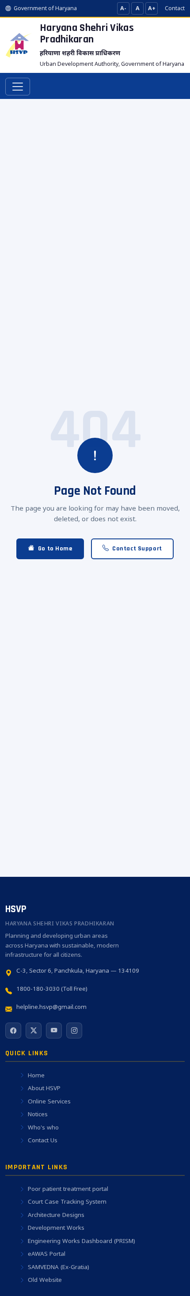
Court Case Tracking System (67, 1201)
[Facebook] (13, 1030)
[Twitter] (34, 1030)
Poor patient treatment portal (68, 1189)
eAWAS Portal (46, 1254)
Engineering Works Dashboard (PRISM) (81, 1241)
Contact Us (42, 1140)
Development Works (56, 1228)
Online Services (49, 1101)
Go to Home (55, 549)
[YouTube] (54, 1030)
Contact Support (137, 549)
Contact (175, 8)
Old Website (45, 1280)
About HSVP (44, 1088)
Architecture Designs (56, 1215)
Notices (38, 1114)
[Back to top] (166, 1276)
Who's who (43, 1127)
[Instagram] (74, 1030)
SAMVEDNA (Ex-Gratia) (58, 1267)
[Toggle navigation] (17, 86)
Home (36, 1075)
